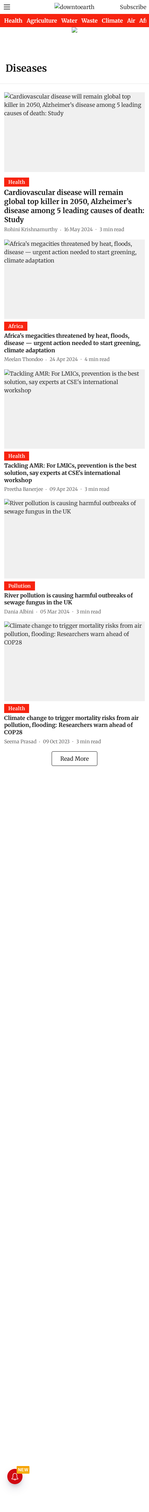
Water (69, 20)
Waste (89, 20)
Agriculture (42, 20)
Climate (112, 20)
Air (131, 20)
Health (13, 20)
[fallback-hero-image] (74, 132)
